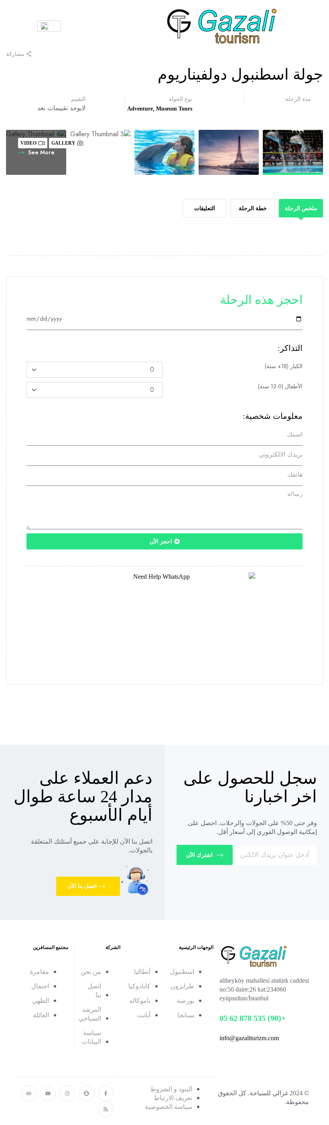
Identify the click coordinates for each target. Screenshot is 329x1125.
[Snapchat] (86, 1093)
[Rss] (106, 1109)
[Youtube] (48, 1093)
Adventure (140, 109)
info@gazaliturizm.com (249, 1038)
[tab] (301, 208)
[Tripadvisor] (29, 1093)
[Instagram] (67, 1093)
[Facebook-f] (106, 1093)
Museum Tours (174, 109)
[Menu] (22, 26)
